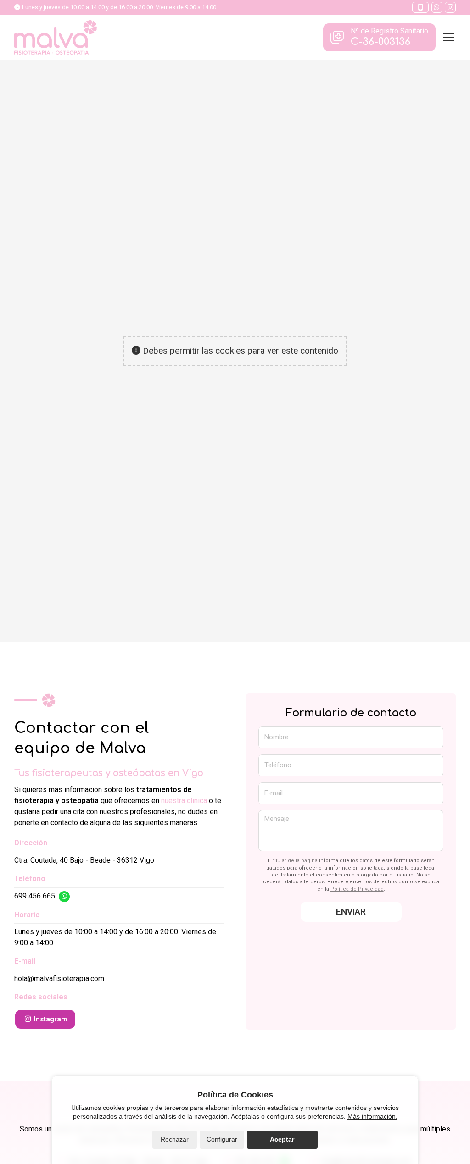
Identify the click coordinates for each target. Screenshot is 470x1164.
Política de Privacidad (357, 889)
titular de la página (295, 861)
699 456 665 (34, 896)
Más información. (372, 1116)
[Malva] (55, 37)
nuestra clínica (184, 800)
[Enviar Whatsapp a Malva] (436, 7)
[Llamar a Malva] (420, 7)
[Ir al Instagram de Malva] (450, 7)
